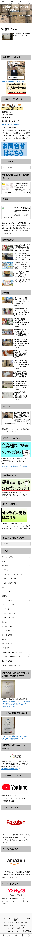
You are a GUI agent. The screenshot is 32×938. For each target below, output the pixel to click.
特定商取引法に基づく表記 (23, 922)
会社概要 (23, 925)
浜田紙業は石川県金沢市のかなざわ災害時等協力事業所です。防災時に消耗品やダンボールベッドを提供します (15, 704)
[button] (28, 167)
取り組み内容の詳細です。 (9, 769)
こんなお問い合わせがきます (16, 928)
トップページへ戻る (8, 922)
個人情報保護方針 (8, 925)
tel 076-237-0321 (9, 124)
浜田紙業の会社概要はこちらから (12, 81)
